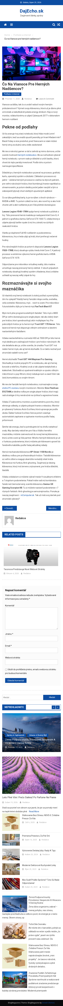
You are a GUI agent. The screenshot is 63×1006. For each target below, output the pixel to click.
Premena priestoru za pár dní (36, 836)
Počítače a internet (11, 94)
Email (8, 646)
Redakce (28, 99)
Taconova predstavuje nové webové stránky (24, 569)
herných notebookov (27, 155)
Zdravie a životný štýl (38, 735)
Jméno (9, 634)
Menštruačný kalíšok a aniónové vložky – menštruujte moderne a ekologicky (54, 508)
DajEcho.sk (31, 11)
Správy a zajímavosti (15, 735)
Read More (34, 811)
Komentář (9, 605)
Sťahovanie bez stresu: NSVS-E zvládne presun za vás (40, 817)
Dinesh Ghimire (48, 1003)
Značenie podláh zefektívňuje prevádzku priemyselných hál (42, 974)
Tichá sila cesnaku (37, 924)
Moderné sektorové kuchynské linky (39, 865)
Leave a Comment (46, 99)
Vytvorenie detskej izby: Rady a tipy (39, 850)
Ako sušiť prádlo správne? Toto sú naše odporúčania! (40, 881)
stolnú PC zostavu (10, 388)
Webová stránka (12, 657)
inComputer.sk (27, 495)
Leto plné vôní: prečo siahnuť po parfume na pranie (29, 797)
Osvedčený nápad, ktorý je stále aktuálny (11, 508)
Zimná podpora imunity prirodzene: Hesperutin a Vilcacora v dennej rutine (30, 741)
